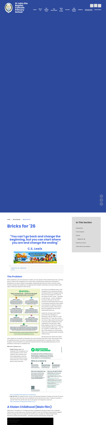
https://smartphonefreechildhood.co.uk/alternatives (23, 394)
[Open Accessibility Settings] (99, 5)
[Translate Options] (95, 5)
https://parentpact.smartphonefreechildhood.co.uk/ (23, 401)
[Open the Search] (91, 5)
